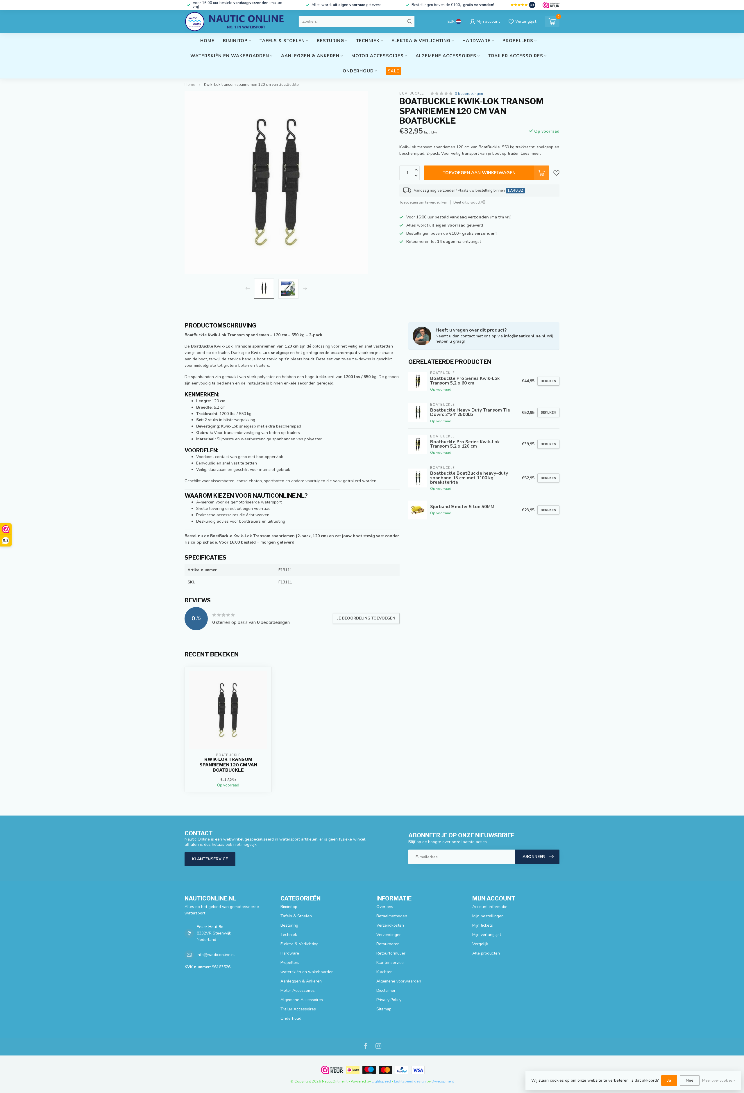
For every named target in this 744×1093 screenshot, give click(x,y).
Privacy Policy (388, 1000)
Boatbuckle (411, 93)
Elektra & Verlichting (420, 41)
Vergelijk (480, 944)
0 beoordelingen (469, 93)
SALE (393, 71)
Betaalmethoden (391, 916)
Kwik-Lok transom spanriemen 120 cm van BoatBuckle (251, 84)
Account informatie (489, 906)
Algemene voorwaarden (398, 981)
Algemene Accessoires (446, 56)
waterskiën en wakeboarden (229, 56)
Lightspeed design (410, 1081)
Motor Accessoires (377, 56)
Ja (669, 1080)
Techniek (368, 41)
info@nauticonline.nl (525, 336)
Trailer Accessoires (515, 56)
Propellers (517, 41)
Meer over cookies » (718, 1080)
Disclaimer (386, 990)
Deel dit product (467, 202)
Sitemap (383, 1009)
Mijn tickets (482, 925)
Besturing (330, 41)
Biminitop (235, 41)
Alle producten (486, 953)
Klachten (384, 972)
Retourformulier (390, 953)
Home (207, 41)
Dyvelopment (443, 1081)
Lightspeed (381, 1081)
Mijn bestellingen (488, 916)
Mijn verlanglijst (486, 934)
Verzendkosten (390, 925)
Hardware (476, 41)
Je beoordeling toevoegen (366, 618)
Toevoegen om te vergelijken (423, 202)
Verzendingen (389, 934)
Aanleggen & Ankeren (310, 56)
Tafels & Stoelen (282, 41)
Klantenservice (210, 859)
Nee (689, 1080)
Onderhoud (358, 71)
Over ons (384, 906)
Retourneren (388, 944)
